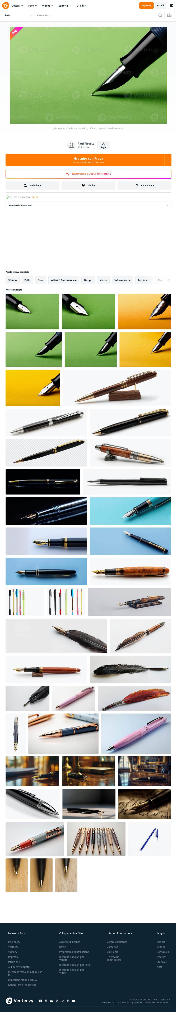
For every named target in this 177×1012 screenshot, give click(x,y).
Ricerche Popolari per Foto (70, 966)
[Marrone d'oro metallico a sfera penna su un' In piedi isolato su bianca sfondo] (117, 388)
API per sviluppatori (19, 966)
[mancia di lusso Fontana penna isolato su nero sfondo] (46, 511)
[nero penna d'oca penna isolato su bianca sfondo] (27, 698)
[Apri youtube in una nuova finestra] (73, 1000)
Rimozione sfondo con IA (22, 979)
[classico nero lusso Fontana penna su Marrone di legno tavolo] (88, 771)
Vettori (16, 5)
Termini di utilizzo (107, 1002)
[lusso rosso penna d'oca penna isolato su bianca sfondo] (134, 698)
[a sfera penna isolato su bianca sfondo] (149, 839)
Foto (31, 5)
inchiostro (144, 280)
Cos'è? (35, 197)
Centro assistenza (115, 941)
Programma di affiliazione (73, 951)
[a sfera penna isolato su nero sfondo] (43, 482)
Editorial (63, 5)
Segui (102, 147)
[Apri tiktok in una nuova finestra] (62, 1000)
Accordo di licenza (68, 941)
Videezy (12, 951)
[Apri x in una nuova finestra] (68, 1000)
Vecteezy (13, 946)
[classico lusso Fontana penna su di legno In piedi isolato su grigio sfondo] (129, 602)
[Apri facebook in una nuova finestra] (40, 1000)
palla (27, 280)
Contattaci (111, 946)
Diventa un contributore (112, 958)
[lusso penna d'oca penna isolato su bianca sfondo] (140, 636)
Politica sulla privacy (129, 1002)
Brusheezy (14, 941)
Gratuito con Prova (87, 160)
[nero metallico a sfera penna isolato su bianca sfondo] (46, 422)
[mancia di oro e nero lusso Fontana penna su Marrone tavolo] (32, 771)
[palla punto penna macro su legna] (17, 875)
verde (103, 280)
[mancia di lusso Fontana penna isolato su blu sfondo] (130, 511)
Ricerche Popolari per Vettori (70, 958)
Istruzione (14, 961)
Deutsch (159, 956)
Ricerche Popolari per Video (70, 974)
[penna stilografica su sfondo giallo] (144, 311)
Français (159, 961)
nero (41, 280)
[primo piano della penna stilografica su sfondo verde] (32, 311)
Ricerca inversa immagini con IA (22, 973)
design (88, 280)
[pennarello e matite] (25, 602)
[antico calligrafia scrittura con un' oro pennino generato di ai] (144, 804)
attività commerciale (64, 280)
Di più (80, 5)
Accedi (158, 5)
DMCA (61, 946)
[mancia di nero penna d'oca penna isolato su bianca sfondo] (56, 636)
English (159, 941)
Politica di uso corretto (154, 1002)
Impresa (12, 956)
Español (159, 946)
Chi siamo (111, 951)
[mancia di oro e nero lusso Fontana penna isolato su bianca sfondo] (46, 541)
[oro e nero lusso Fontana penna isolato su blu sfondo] (130, 541)
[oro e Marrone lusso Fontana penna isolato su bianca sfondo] (130, 571)
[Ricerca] (158, 15)
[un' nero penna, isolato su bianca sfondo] (127, 482)
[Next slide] (163, 280)
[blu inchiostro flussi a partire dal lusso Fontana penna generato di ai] (88, 804)
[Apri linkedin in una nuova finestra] (51, 1000)
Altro (157, 966)
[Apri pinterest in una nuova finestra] (57, 1000)
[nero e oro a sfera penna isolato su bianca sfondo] (130, 422)
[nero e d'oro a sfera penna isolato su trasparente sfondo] (46, 453)
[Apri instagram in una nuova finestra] (46, 1000)
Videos (46, 5)
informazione (122, 280)
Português (161, 951)
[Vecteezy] (5, 5)
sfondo (12, 280)
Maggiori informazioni (20, 205)
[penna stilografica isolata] (16, 734)
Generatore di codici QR (21, 984)
